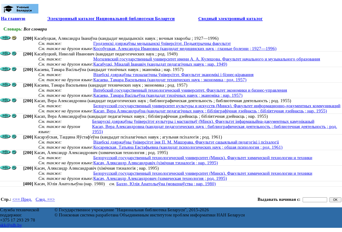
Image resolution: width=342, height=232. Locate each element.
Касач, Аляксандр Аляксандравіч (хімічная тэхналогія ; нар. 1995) (155, 162)
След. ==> (45, 199)
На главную (13, 18)
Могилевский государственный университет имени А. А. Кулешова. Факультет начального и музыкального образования (206, 59)
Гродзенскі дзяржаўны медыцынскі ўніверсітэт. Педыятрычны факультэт (162, 43)
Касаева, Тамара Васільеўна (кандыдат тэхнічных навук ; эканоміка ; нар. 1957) (167, 95)
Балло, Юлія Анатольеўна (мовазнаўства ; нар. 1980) (166, 183)
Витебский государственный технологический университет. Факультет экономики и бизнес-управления (190, 90)
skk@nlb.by (11, 225)
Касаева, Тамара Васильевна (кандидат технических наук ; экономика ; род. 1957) (169, 79)
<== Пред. (22, 199)
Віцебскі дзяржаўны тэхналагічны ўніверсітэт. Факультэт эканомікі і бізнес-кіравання (173, 74)
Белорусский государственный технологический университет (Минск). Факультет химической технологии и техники (202, 157)
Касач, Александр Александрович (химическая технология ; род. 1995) (160, 178)
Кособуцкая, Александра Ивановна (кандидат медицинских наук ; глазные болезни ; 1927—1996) (184, 48)
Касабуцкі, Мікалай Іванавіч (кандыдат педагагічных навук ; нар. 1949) (160, 64)
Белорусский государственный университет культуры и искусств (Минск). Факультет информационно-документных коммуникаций (216, 105)
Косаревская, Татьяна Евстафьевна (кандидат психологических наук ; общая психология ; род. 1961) (187, 147)
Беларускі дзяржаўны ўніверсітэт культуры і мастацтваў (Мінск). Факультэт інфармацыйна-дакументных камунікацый (203, 121)
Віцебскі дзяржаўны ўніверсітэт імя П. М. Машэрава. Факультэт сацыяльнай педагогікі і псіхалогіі (186, 142)
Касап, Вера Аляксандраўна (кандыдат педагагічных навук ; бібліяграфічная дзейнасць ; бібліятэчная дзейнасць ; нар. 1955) (210, 110)
